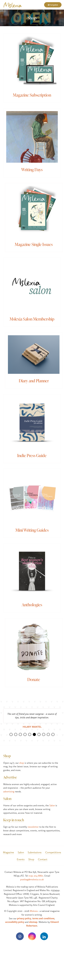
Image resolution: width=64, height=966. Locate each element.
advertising (8, 791)
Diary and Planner (34, 380)
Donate (33, 679)
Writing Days (32, 169)
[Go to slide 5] (29, 734)
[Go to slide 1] (11, 734)
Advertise (10, 777)
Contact (42, 859)
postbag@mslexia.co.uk (32, 879)
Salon (7, 798)
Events (21, 859)
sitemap (33, 921)
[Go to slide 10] (53, 734)
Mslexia (34, 911)
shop (21, 762)
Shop (7, 755)
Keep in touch (13, 819)
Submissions (34, 852)
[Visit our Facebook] (20, 936)
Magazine (8, 852)
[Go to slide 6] (34, 734)
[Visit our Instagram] (32, 936)
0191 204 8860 (36, 875)
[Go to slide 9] (48, 734)
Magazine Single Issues (34, 244)
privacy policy (24, 918)
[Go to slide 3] (20, 734)
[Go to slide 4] (25, 734)
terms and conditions (43, 918)
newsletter (33, 826)
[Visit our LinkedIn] (44, 936)
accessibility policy (14, 921)
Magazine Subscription (32, 95)
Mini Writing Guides (32, 530)
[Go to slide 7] (39, 734)
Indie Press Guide (32, 455)
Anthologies (32, 604)
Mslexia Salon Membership (32, 319)
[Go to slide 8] (43, 734)
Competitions (53, 852)
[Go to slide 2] (15, 734)
